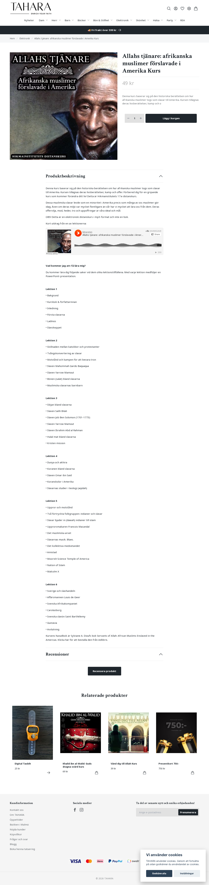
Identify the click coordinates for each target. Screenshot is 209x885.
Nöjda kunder (18, 829)
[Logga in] (175, 8)
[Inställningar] (189, 8)
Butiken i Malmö (19, 824)
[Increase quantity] (140, 118)
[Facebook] (75, 810)
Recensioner (57, 654)
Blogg (13, 844)
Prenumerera (188, 812)
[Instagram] (81, 810)
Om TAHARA (17, 814)
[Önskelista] (182, 8)
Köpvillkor (16, 834)
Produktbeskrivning (65, 176)
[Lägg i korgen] (96, 773)
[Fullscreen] (63, 106)
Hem (12, 38)
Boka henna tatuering (22, 849)
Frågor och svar (19, 839)
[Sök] (169, 8)
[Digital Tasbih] (48, 773)
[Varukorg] (196, 8)
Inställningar (187, 873)
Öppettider (16, 819)
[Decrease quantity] (128, 118)
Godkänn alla (159, 873)
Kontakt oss (17, 809)
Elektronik (24, 38)
